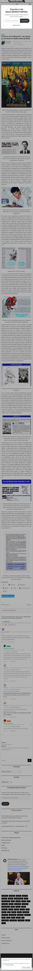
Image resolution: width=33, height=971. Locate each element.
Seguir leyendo (16, 25)
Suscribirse (25, 20)
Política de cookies (10, 964)
